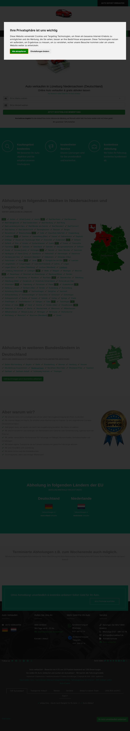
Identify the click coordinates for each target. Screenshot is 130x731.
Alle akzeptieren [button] (19, 51)
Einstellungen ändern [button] (40, 51)
